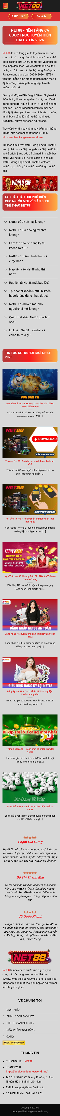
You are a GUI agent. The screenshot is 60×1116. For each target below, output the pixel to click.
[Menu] (5, 6)
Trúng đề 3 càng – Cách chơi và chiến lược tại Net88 (30, 750)
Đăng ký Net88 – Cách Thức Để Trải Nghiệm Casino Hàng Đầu (30, 693)
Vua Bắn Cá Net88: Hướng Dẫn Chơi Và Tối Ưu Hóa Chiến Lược (30, 405)
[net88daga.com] (30, 6)
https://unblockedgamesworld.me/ (22, 137)
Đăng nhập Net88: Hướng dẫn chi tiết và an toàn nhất (30, 635)
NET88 (28, 1061)
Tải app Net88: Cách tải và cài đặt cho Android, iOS (30, 462)
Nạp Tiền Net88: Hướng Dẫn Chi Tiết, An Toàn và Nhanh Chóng (30, 578)
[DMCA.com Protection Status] (13, 1042)
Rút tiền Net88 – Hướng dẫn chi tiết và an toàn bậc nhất (30, 520)
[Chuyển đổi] (5, 222)
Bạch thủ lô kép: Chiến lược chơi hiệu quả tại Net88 (30, 808)
